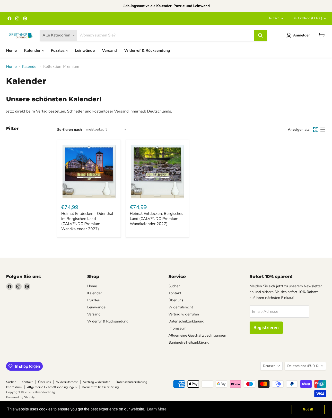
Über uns (175, 300)
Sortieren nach (69, 130)
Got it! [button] (308, 409)
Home (11, 50)
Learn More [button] (156, 409)
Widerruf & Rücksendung (147, 50)
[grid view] (315, 129)
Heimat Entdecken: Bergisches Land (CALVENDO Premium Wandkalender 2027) (156, 218)
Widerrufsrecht (180, 307)
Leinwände (85, 50)
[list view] (322, 129)
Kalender (33, 50)
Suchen (174, 286)
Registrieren (266, 328)
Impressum (177, 328)
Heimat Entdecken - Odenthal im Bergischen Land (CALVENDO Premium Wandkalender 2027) (87, 221)
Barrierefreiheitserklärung (189, 342)
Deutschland (307, 18)
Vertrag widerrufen (183, 314)
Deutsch (273, 18)
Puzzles (58, 50)
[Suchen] (260, 35)
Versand (109, 50)
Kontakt (174, 293)
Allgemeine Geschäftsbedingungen (197, 335)
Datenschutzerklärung (186, 321)
